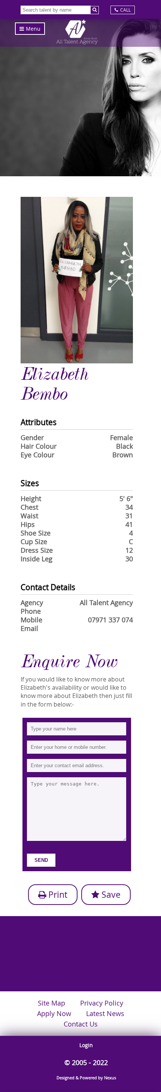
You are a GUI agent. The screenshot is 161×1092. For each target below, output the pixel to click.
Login (86, 1045)
